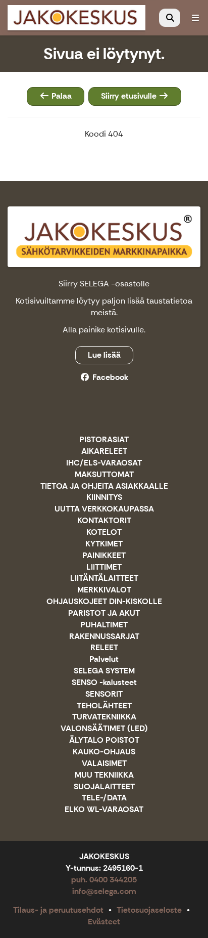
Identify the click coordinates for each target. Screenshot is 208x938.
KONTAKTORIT (104, 521)
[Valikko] (195, 17)
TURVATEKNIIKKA (104, 717)
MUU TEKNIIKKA (104, 775)
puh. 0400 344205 (104, 879)
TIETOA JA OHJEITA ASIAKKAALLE (104, 486)
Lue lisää (104, 355)
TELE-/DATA (104, 798)
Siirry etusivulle (130, 96)
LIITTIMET (104, 567)
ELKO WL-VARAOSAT (104, 810)
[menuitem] (169, 17)
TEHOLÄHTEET (104, 706)
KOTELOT (104, 532)
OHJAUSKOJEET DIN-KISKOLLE (104, 602)
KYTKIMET (104, 544)
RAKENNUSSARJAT (104, 637)
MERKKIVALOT (104, 590)
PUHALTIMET (104, 625)
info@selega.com (104, 891)
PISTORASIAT (104, 440)
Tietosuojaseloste (149, 910)
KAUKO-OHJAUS (104, 752)
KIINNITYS (104, 497)
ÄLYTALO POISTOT (104, 740)
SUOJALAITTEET (104, 787)
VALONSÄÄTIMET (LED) (104, 729)
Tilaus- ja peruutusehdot (58, 910)
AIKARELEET (104, 451)
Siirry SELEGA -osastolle (104, 283)
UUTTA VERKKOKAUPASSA (104, 509)
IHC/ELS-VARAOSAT (104, 463)
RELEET (104, 648)
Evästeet (104, 921)
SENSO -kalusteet (104, 683)
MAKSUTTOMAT (104, 475)
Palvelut (104, 659)
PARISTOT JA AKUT (104, 613)
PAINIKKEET (104, 556)
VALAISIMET (104, 764)
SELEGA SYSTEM (104, 671)
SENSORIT (104, 694)
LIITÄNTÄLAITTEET (104, 578)
